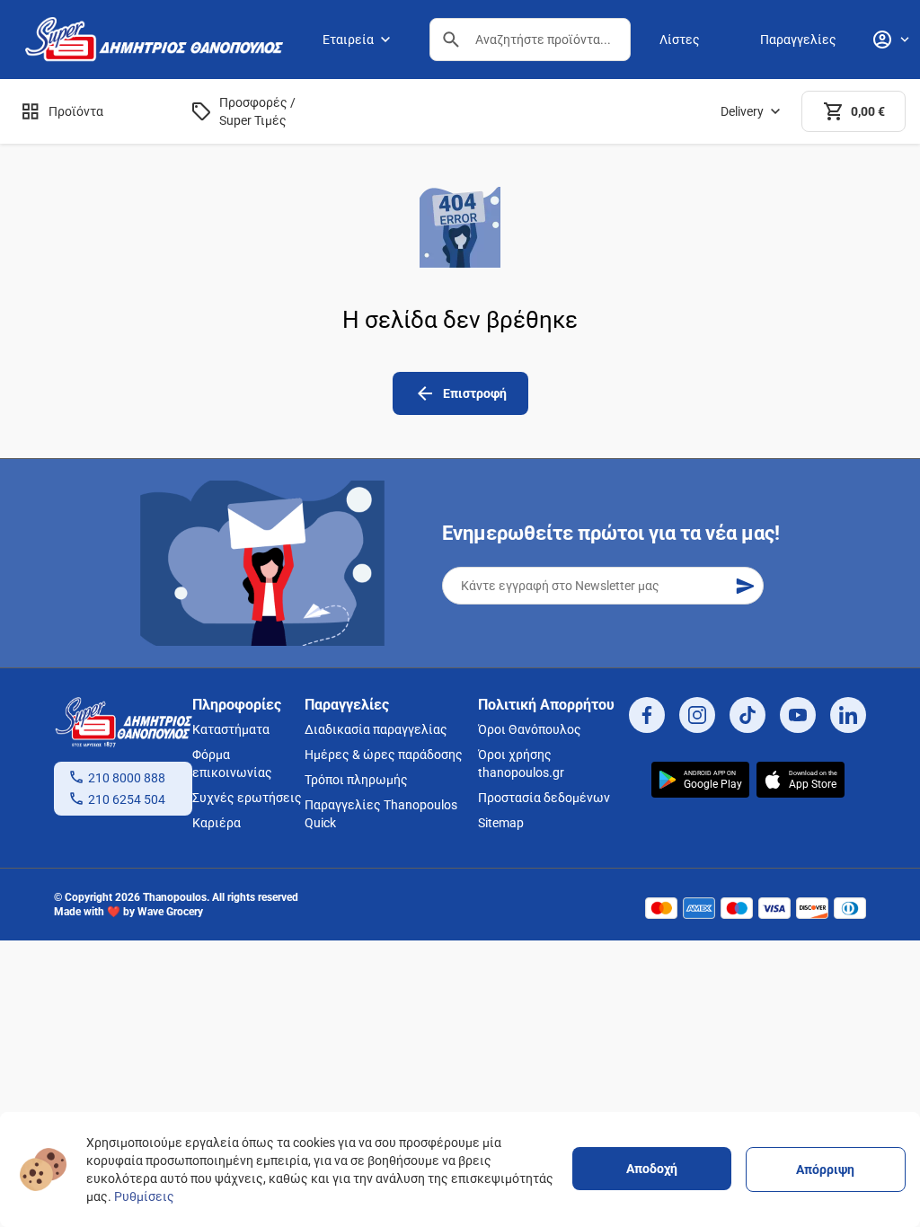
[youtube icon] (798, 715)
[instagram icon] (697, 715)
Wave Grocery (170, 911)
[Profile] (890, 39)
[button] (451, 39)
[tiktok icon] (747, 715)
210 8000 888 (126, 778)
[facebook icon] (647, 715)
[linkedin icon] (848, 715)
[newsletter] (745, 585)
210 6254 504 (126, 799)
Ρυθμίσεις (144, 1196)
